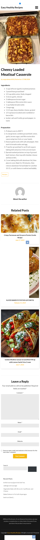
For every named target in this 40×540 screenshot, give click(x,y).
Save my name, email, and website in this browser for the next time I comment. (20, 451)
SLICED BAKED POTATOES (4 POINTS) (20, 300)
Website (20, 441)
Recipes (4, 174)
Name (20, 422)
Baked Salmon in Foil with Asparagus (15, 494)
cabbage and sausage (10, 486)
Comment (20, 393)
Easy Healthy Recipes (12, 7)
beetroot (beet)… (8, 497)
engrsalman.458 (8, 79)
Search (5, 465)
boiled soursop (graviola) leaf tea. (14, 482)
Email (20, 432)
